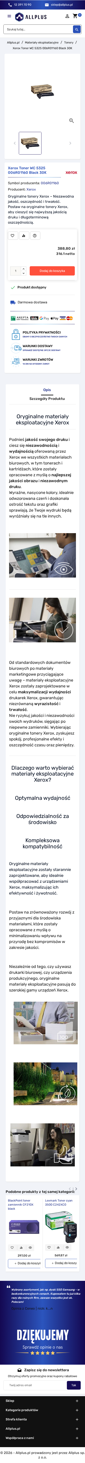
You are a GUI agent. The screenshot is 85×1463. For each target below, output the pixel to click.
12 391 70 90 (22, 4)
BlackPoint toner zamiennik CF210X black (20, 1204)
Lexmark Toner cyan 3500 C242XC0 (59, 1202)
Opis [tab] (47, 390)
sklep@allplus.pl (62, 4)
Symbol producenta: (24, 183)
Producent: (17, 189)
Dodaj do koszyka (52, 271)
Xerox (31, 189)
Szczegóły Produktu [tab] (47, 399)
